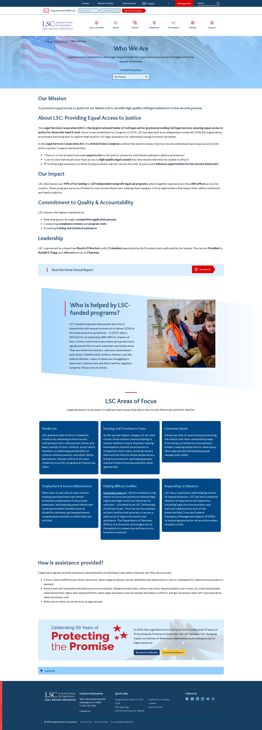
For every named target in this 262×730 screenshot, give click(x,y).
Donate (85, 3)
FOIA (117, 703)
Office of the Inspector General (129, 710)
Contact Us (85, 711)
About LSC (61, 41)
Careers (152, 703)
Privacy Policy (101, 721)
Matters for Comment (159, 699)
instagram (213, 698)
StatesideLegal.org (114, 492)
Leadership (50, 670)
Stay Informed (129, 3)
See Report (205, 269)
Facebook (187, 698)
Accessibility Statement (122, 721)
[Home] (58, 25)
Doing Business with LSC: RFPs (129, 699)
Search (218, 2)
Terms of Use (86, 721)
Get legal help (184, 3)
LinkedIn (197, 698)
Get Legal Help (122, 707)
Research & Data (105, 3)
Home (48, 41)
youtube (202, 698)
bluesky (207, 698)
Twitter (192, 698)
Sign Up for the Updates (133, 11)
